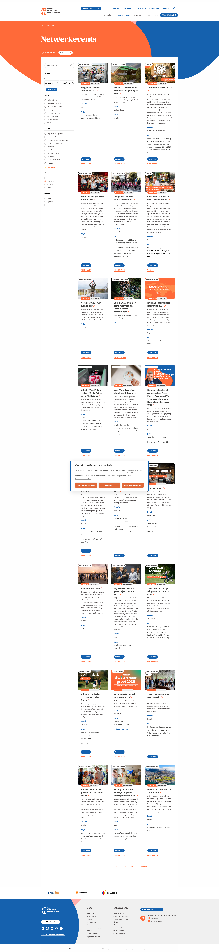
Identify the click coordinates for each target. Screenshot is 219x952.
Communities (91, 922)
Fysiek (49, 198)
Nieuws (115, 8)
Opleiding (50, 184)
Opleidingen (109, 15)
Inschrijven (86, 164)
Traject (49, 188)
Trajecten (137, 15)
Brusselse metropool (54, 106)
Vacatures (128, 8)
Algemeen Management (55, 134)
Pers (46, 949)
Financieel (51, 156)
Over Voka (141, 8)
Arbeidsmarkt (52, 137)
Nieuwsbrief (52, 949)
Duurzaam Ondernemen (55, 143)
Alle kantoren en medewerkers (53, 934)
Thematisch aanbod (93, 925)
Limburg (50, 110)
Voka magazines (92, 934)
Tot (61, 79)
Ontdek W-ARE (120, 357)
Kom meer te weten (83, 479)
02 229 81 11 (155, 918)
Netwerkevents (124, 15)
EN (42, 949)
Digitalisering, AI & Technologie (58, 140)
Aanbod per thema (151, 15)
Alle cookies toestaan (86, 485)
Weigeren (109, 485)
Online (49, 205)
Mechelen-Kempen (53, 113)
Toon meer (51, 167)
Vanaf (46, 79)
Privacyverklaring (128, 949)
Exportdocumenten (93, 937)
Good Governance (53, 160)
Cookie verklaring (140, 949)
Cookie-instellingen (132, 485)
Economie (51, 147)
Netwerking (64, 53)
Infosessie (51, 178)
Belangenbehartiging (94, 928)
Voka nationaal (52, 100)
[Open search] (175, 8)
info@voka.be (156, 921)
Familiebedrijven (53, 153)
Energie (50, 150)
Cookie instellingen (152, 949)
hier (118, 532)
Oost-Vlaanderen (53, 116)
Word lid (68, 949)
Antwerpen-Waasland (54, 103)
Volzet (150, 270)
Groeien (50, 163)
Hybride (50, 202)
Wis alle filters (50, 52)
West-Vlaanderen (53, 123)
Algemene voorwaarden (114, 949)
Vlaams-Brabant (53, 120)
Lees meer (86, 159)
